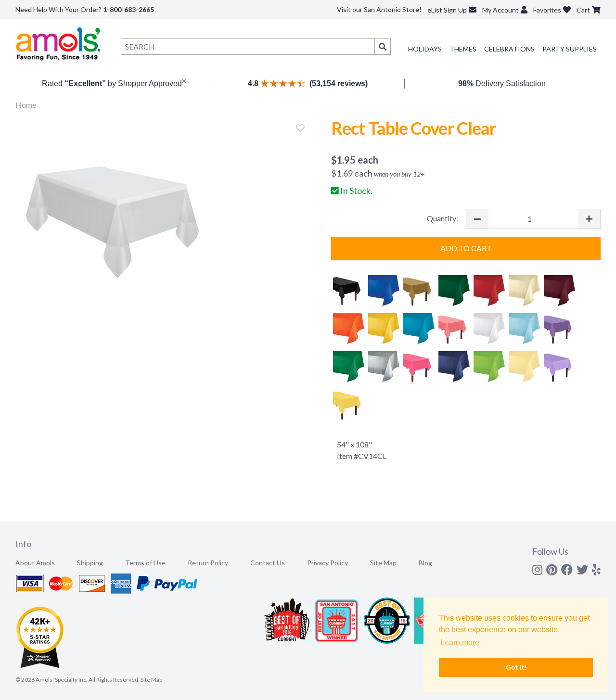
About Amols (35, 563)
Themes (462, 49)
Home (25, 104)
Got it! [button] (516, 667)
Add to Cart (466, 248)
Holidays (425, 49)
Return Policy (208, 563)
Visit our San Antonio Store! (379, 9)
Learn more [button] (459, 642)
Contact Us (267, 563)
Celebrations (509, 49)
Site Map (383, 563)
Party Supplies (569, 49)
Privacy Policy (327, 563)
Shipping (90, 563)
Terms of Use (145, 563)
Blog (425, 563)
